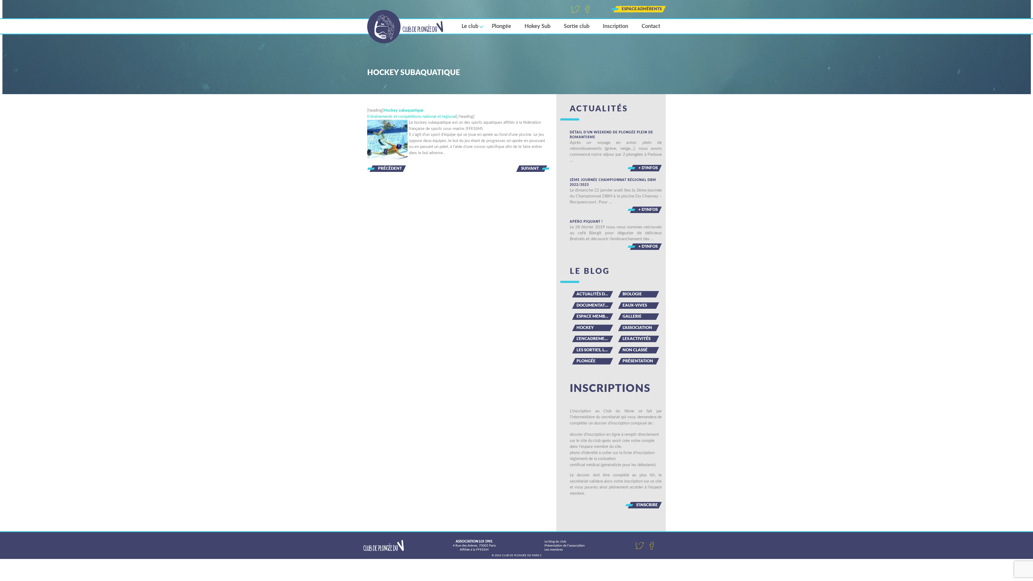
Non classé (635, 350)
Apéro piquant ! (586, 221)
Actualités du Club (594, 294)
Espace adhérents (642, 9)
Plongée (501, 26)
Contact (651, 26)
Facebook (587, 9)
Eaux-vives (634, 305)
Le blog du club (555, 541)
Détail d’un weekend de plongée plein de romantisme (611, 135)
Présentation (637, 361)
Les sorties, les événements (594, 350)
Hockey (585, 328)
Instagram (599, 9)
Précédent (390, 168)
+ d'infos (648, 168)
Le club (470, 26)
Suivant (530, 168)
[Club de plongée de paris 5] (405, 26)
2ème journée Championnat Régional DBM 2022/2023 (613, 182)
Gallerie (632, 316)
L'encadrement (593, 339)
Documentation (594, 305)
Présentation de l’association (564, 545)
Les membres (553, 549)
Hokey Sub (537, 26)
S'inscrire (647, 505)
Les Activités (636, 339)
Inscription (615, 26)
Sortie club (576, 26)
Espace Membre (593, 316)
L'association (637, 328)
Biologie (632, 294)
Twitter (575, 9)
